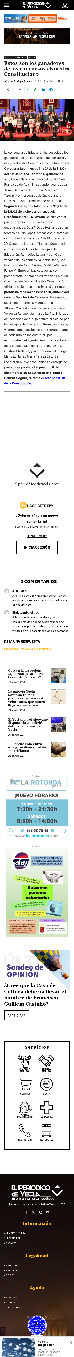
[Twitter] (27, 90)
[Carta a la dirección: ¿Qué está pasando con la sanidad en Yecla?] (58, 675)
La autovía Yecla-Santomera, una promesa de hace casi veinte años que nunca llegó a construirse (26, 698)
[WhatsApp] (35, 90)
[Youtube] (47, 1212)
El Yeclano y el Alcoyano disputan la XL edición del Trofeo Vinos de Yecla (28, 725)
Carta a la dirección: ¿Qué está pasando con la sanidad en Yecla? (26, 674)
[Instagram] (40, 1212)
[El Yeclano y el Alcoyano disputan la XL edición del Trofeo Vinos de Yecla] (58, 724)
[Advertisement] (37, 433)
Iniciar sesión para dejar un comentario (27, 649)
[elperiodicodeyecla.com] (37, 470)
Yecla (32, 57)
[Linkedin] (43, 90)
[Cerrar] (70, 1342)
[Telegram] (51, 90)
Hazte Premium (37, 535)
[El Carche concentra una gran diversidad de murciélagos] (58, 749)
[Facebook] (20, 90)
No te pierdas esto (15, 57)
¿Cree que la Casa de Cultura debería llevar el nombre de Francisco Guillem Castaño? (35, 995)
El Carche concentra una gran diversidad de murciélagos (27, 747)
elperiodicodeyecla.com (18, 81)
